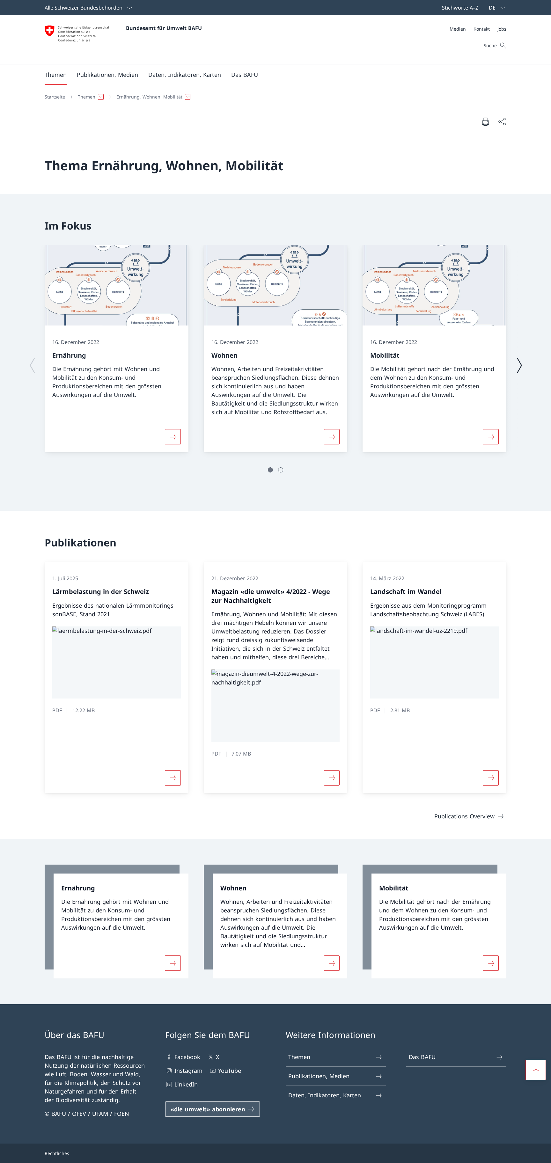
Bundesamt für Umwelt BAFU (164, 28)
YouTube (229, 1070)
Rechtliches (57, 1153)
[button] (56, 74)
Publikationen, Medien (318, 1076)
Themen (299, 1057)
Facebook (187, 1057)
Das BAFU (422, 1057)
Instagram (188, 1070)
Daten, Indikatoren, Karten (324, 1095)
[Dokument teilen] (502, 121)
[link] (116, 922)
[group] (116, 348)
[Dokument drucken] (485, 121)
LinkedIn (186, 1084)
